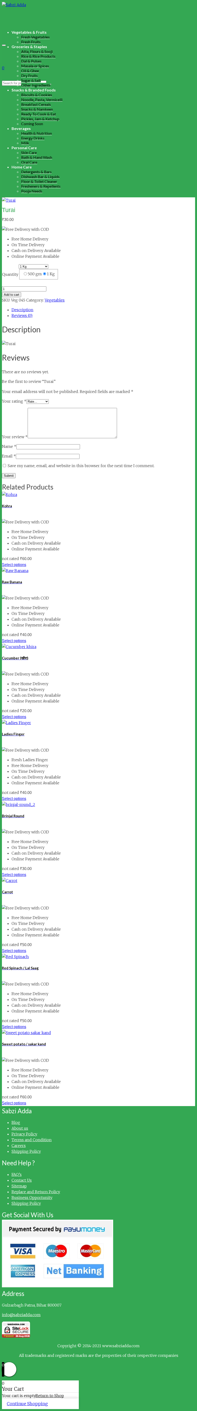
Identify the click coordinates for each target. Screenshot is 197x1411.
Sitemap (19, 1186)
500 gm (35, 273)
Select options (14, 565)
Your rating (14, 401)
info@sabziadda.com (21, 1314)
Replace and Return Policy (36, 1191)
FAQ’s (17, 1174)
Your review (15, 436)
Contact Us (22, 1180)
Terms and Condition (32, 1139)
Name (9, 446)
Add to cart (11, 294)
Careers (19, 1145)
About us (20, 1128)
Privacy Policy (24, 1134)
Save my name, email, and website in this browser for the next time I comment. (81, 465)
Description (22, 309)
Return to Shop (50, 1395)
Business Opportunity (32, 1197)
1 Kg (51, 273)
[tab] (103, 310)
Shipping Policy (26, 1151)
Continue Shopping (27, 1403)
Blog (16, 1122)
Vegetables (55, 300)
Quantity (10, 274)
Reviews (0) (22, 315)
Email (9, 456)
